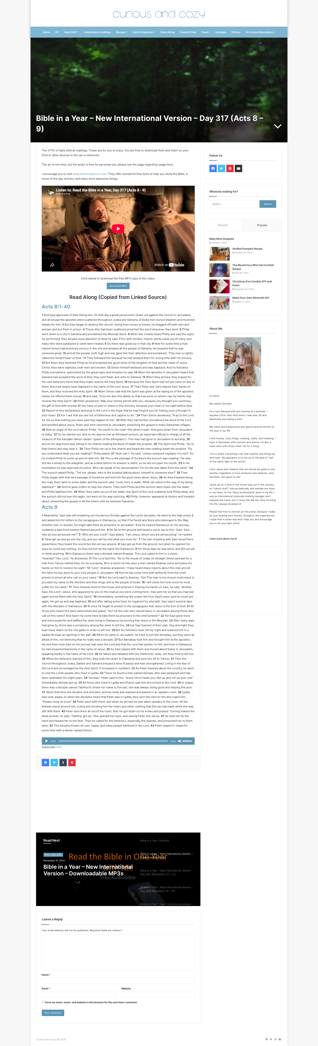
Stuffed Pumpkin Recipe (247, 248)
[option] (118, 869)
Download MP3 (118, 285)
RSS (59, 747)
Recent (223, 225)
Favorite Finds (188, 32)
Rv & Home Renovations (259, 32)
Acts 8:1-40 (56, 307)
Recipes (120, 32)
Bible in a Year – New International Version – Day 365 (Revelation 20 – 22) (88, 870)
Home (46, 32)
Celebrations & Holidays (97, 32)
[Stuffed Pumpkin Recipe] (219, 254)
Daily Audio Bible (53, 854)
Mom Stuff (70, 32)
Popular (262, 225)
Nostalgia (220, 32)
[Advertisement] (118, 801)
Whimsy (236, 32)
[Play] (46, 741)
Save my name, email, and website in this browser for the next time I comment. (91, 1002)
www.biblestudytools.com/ (90, 174)
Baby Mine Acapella (221, 238)
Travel (204, 32)
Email (46, 988)
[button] (219, 254)
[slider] (188, 740)
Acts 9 (50, 507)
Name (46, 974)
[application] (118, 741)
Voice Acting (167, 32)
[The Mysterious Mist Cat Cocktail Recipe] (219, 270)
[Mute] (179, 741)
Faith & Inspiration (142, 32)
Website (126, 988)
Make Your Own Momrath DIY (250, 297)
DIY (57, 32)
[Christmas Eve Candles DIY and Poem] (219, 286)
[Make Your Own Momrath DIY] (219, 303)
